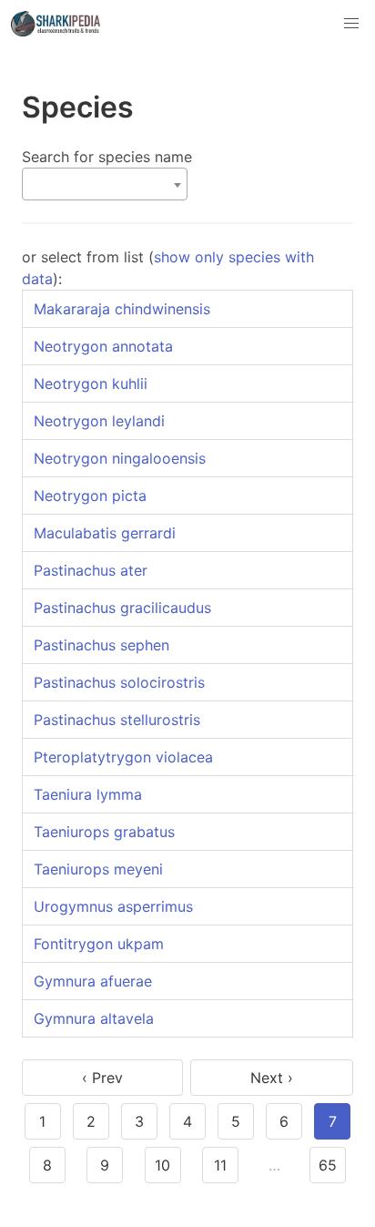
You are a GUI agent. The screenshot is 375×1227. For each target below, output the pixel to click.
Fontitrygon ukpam (99, 944)
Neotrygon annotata (103, 346)
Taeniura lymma (88, 794)
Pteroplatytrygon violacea (123, 757)
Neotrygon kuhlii (90, 383)
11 (220, 1165)
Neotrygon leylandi (99, 421)
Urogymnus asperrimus (113, 906)
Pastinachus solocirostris (119, 682)
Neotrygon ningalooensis (120, 458)
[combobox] (105, 184)
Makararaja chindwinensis (122, 309)
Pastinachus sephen (101, 645)
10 (162, 1165)
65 (328, 1165)
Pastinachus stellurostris (117, 720)
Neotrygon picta (90, 495)
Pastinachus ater (90, 570)
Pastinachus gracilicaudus (122, 607)
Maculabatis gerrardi (105, 533)
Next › (271, 1078)
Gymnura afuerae (93, 981)
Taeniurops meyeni (98, 869)
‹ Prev (102, 1078)
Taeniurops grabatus (104, 832)
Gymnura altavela (94, 1018)
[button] (351, 23)
